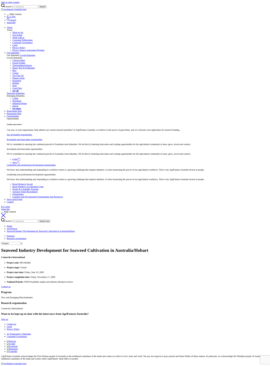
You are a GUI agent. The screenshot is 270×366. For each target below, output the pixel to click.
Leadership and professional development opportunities (31, 165)
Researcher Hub (14, 113)
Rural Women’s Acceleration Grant (27, 186)
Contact (10, 202)
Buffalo (15, 83)
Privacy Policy (18, 47)
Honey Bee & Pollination (23, 68)
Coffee (15, 98)
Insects (15, 106)
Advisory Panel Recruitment (25, 192)
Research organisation (16, 238)
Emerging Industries (16, 93)
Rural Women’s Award (22, 184)
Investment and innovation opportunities (24, 139)
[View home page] (13, 363)
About (9, 27)
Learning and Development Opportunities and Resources (37, 197)
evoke (16, 159)
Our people (17, 35)
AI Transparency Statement (19, 334)
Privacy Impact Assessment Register (28, 50)
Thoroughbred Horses (22, 65)
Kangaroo (16, 80)
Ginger (15, 73)
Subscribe (11, 22)
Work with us (18, 37)
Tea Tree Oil (17, 75)
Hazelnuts (16, 101)
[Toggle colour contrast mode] (2, 212)
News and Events (14, 199)
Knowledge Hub (14, 111)
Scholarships (18, 194)
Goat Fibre (17, 88)
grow (16, 162)
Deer (14, 85)
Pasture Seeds (18, 78)
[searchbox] (135, 6)
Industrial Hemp (19, 103)
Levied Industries (27, 55)
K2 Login (11, 16)
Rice (14, 70)
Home (9, 226)
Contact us (11, 324)
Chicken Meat (18, 60)
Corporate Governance (22, 42)
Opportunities (13, 116)
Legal (14, 45)
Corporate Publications (22, 40)
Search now (44, 221)
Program (10, 236)
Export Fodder (18, 63)
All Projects (12, 228)
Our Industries (13, 53)
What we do (17, 32)
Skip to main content (10, 2)
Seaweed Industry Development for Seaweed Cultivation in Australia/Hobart (41, 231)
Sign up (4, 319)
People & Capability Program (25, 189)
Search (42, 7)
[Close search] (3, 217)
